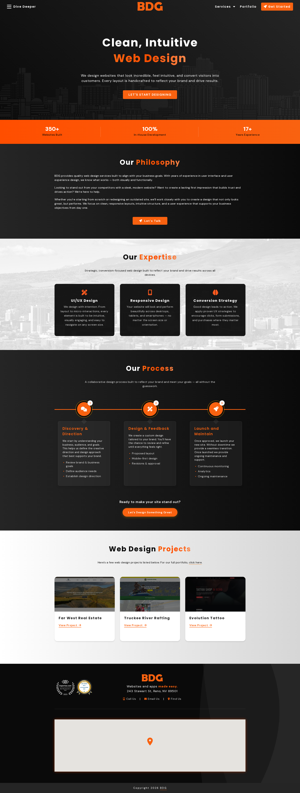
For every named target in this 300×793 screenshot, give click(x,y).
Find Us (176, 699)
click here (195, 562)
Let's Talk (152, 221)
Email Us (153, 699)
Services (223, 7)
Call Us (131, 699)
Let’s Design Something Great (150, 512)
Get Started (278, 7)
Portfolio (248, 7)
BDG (163, 788)
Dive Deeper (24, 7)
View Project (68, 625)
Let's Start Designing (150, 95)
